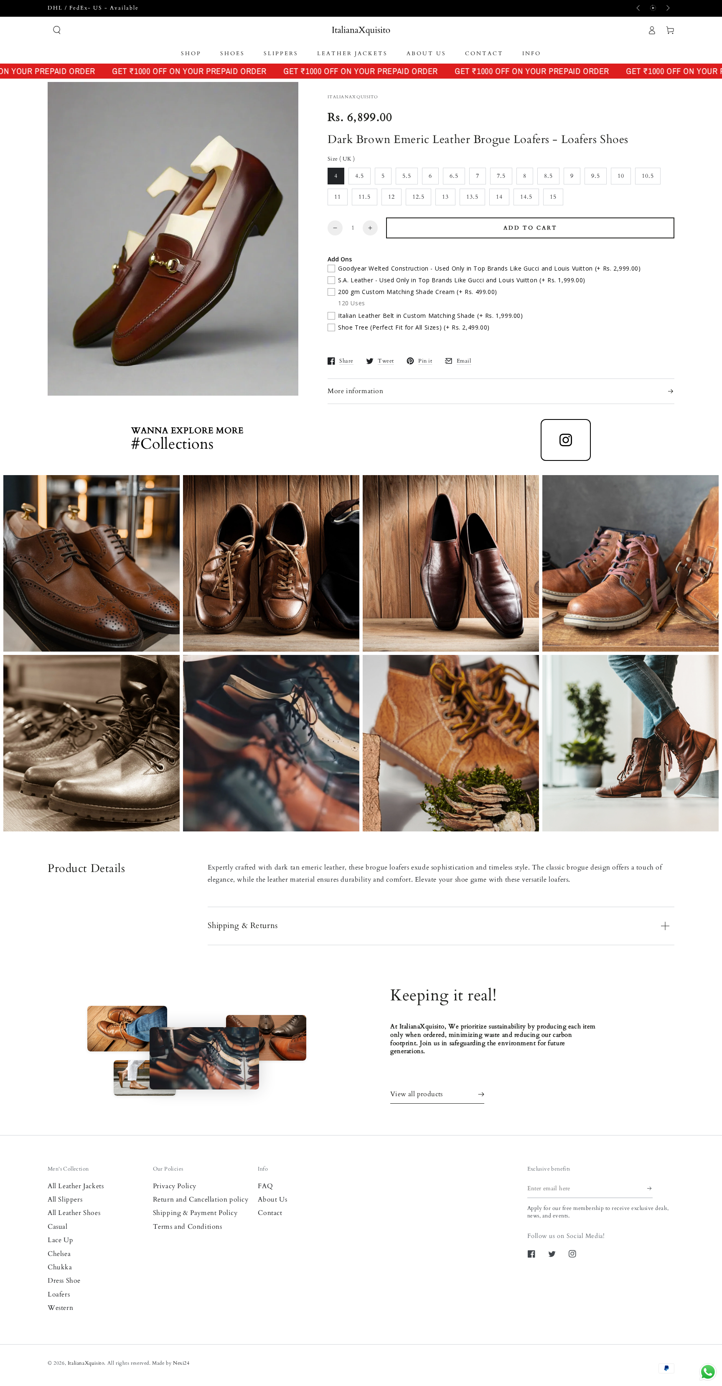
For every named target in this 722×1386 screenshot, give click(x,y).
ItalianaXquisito (86, 1363)
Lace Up (60, 1240)
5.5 (406, 176)
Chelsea (59, 1253)
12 (391, 197)
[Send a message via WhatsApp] (708, 1372)
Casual (58, 1226)
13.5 (472, 197)
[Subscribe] (650, 1188)
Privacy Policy (174, 1186)
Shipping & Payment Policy (195, 1212)
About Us (272, 1199)
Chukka (60, 1267)
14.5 (526, 197)
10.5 (648, 176)
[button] (57, 30)
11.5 (364, 197)
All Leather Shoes (74, 1212)
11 (337, 197)
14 (499, 197)
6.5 (454, 176)
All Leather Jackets (76, 1186)
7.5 (501, 176)
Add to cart (530, 228)
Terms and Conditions (187, 1226)
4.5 (359, 176)
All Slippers (65, 1199)
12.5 (418, 197)
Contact (270, 1212)
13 (445, 197)
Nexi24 (181, 1363)
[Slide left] (639, 8)
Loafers (59, 1294)
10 (621, 176)
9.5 (595, 176)
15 (553, 197)
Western (60, 1307)
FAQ (265, 1186)
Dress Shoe (64, 1280)
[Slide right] (667, 8)
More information (356, 391)
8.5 (548, 176)
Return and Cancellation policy (201, 1199)
